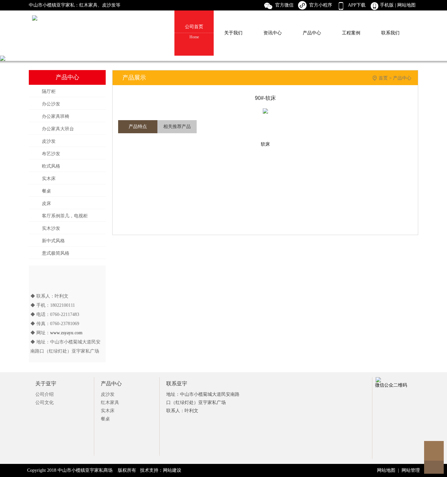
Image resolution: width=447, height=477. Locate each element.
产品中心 (312, 32)
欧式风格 (51, 166)
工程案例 (351, 32)
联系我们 (390, 32)
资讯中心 (272, 32)
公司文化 (44, 402)
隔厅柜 (49, 91)
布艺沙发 (51, 153)
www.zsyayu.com (66, 332)
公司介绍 (44, 394)
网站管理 (411, 470)
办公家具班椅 (55, 116)
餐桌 (46, 191)
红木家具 (110, 402)
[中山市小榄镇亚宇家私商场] (223, 5)
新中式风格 (53, 240)
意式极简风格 (55, 253)
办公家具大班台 (58, 128)
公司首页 (194, 31)
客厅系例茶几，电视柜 (65, 215)
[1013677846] (434, 451)
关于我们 (233, 32)
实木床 (49, 178)
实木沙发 (51, 228)
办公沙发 (51, 103)
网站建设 (172, 470)
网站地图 (407, 5)
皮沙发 (49, 141)
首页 (383, 78)
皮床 (46, 203)
